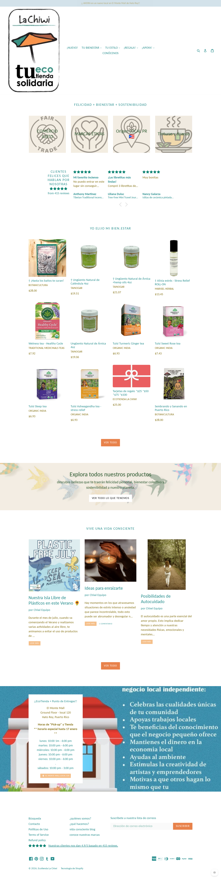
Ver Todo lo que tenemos (110, 498)
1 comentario (105, 624)
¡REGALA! (132, 47)
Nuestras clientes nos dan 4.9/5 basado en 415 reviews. (83, 845)
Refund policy (37, 840)
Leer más (34, 643)
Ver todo (110, 442)
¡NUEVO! (72, 47)
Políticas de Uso (38, 829)
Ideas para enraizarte (104, 588)
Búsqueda (35, 818)
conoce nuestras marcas (85, 835)
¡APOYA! (149, 47)
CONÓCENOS (110, 53)
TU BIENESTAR (92, 47)
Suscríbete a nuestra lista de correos (133, 818)
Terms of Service (39, 835)
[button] (121, 204)
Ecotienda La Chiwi (47, 868)
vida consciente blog (82, 829)
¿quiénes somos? (80, 818)
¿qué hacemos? (79, 824)
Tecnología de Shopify (72, 868)
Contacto (34, 824)
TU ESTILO (113, 47)
